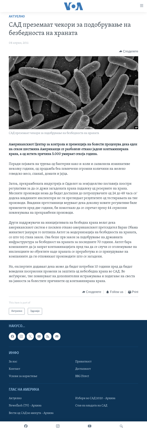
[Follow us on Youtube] (39, 336)
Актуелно (17, 16)
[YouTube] (90, 426)
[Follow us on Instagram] (21, 336)
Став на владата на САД (91, 405)
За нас (13, 361)
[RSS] (47, 336)
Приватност (83, 361)
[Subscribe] (56, 336)
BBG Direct (82, 376)
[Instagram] (58, 426)
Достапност (83, 369)
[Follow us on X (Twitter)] (30, 336)
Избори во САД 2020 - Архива (95, 398)
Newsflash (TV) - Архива (25, 405)
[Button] (128, 51)
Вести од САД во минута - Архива (31, 412)
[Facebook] (26, 426)
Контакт (14, 369)
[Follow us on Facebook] (12, 336)
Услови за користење (23, 376)
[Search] (121, 426)
